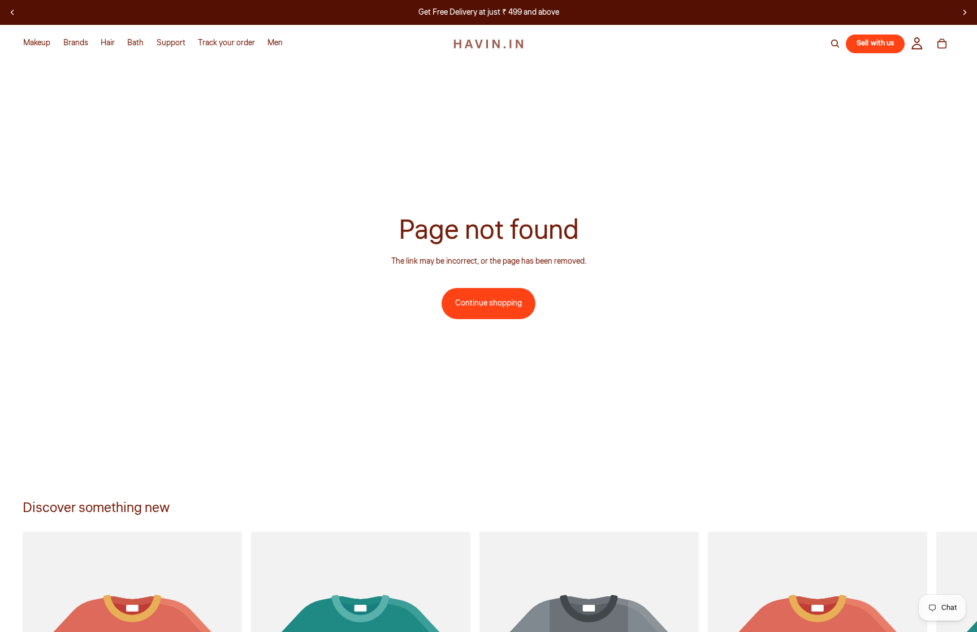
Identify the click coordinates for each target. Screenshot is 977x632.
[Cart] (942, 43)
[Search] (835, 43)
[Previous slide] (12, 12)
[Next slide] (964, 12)
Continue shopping (488, 303)
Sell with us (875, 43)
